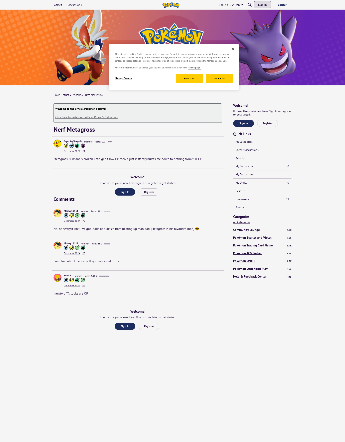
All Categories (244, 141)
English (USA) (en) (230, 5)
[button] (57, 143)
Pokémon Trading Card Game (262, 245)
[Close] (233, 49)
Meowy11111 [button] (71, 210)
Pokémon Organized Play (262, 269)
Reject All (189, 78)
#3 (83, 253)
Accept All (219, 78)
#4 (83, 285)
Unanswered (262, 199)
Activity (240, 158)
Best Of (240, 191)
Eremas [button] (67, 275)
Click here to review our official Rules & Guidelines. (86, 117)
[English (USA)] (170, 5)
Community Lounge (262, 230)
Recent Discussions (247, 150)
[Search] (249, 4)
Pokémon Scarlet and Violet (262, 237)
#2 (83, 220)
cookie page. (194, 67)
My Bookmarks (262, 166)
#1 (83, 150)
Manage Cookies (123, 78)
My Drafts (262, 182)
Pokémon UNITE (262, 261)
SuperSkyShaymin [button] (73, 141)
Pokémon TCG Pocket (262, 253)
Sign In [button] (125, 192)
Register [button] (149, 192)
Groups (240, 207)
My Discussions (245, 174)
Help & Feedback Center (262, 276)
